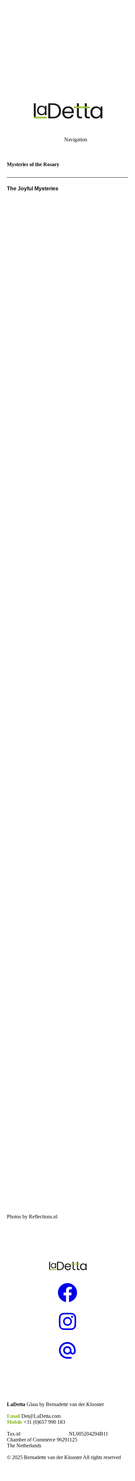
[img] (67, 46)
